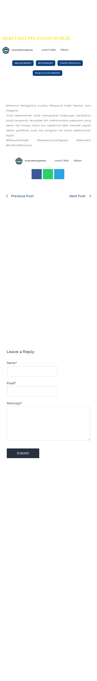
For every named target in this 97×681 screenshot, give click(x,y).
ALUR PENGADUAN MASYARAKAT (70, 264)
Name (12, 363)
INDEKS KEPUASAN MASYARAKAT (23, 264)
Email (11, 383)
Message (14, 403)
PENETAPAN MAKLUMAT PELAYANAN (21, 303)
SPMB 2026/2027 (74, 310)
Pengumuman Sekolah (21, 251)
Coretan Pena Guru (19, 225)
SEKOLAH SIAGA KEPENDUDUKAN (47, 231)
